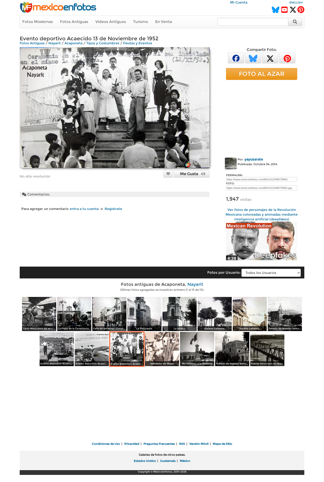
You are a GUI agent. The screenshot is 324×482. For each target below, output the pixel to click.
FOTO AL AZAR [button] (261, 73)
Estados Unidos (145, 461)
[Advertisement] (261, 118)
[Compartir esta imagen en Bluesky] (253, 57)
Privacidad (131, 444)
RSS (182, 444)
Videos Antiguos (110, 21)
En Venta (163, 21)
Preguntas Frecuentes (159, 444)
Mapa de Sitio (222, 444)
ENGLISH (295, 2)
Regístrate (113, 209)
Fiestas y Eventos (137, 43)
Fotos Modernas (37, 21)
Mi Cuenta (238, 2)
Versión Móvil (198, 444)
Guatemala (168, 461)
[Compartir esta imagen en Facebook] (236, 57)
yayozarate (254, 159)
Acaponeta (74, 43)
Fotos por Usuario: (224, 272)
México (185, 461)
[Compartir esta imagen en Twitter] (270, 57)
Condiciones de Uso (106, 444)
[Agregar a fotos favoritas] (168, 174)
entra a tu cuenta (84, 209)
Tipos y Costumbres (102, 43)
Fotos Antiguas (74, 21)
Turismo (140, 21)
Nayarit (54, 43)
